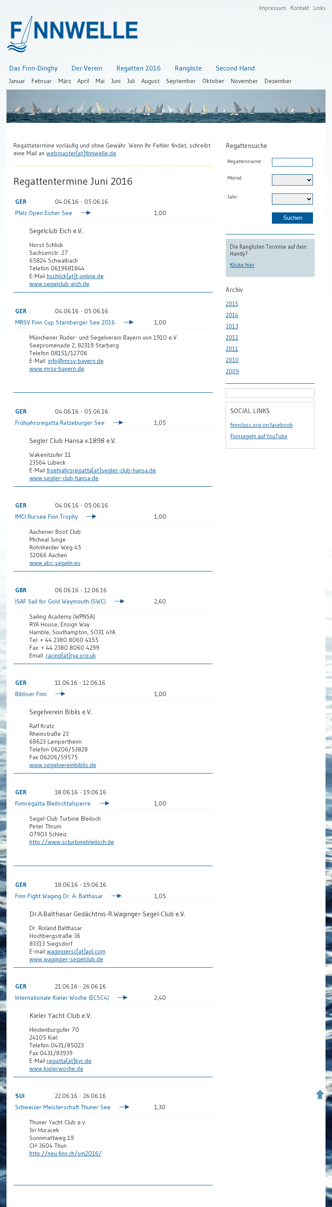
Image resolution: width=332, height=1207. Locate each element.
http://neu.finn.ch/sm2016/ (65, 1153)
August (150, 81)
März (64, 81)
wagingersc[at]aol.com (76, 951)
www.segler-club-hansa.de (64, 478)
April (83, 81)
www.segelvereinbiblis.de (62, 765)
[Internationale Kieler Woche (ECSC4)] (118, 998)
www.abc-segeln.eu (54, 563)
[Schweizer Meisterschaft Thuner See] (120, 1108)
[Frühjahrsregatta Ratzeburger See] (114, 423)
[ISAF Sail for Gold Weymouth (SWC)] (115, 602)
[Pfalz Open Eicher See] (82, 214)
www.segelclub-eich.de (59, 284)
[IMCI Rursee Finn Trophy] (87, 517)
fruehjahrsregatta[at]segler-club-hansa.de (101, 470)
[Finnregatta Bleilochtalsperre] (100, 804)
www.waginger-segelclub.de (66, 959)
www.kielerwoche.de (56, 1068)
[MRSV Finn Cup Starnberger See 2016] (124, 323)
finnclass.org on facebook (261, 424)
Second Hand (235, 68)
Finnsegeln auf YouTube (258, 436)
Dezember (278, 81)
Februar (42, 81)
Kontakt (299, 7)
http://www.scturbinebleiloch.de (71, 842)
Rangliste (188, 68)
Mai (100, 81)
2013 (232, 326)
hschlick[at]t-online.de (75, 276)
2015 (232, 303)
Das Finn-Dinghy (33, 68)
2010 (232, 359)
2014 (232, 314)
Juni (116, 81)
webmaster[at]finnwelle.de (81, 153)
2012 (232, 337)
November (244, 81)
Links (319, 7)
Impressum (272, 7)
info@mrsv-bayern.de (76, 361)
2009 (232, 371)
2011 (232, 348)
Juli (131, 81)
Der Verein (86, 68)
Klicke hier (242, 264)
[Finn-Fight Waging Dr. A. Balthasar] (112, 897)
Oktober (213, 81)
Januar (17, 81)
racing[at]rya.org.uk (71, 655)
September (181, 81)
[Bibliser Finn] (56, 695)
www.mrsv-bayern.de (56, 368)
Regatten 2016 (138, 68)
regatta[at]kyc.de (69, 1061)
